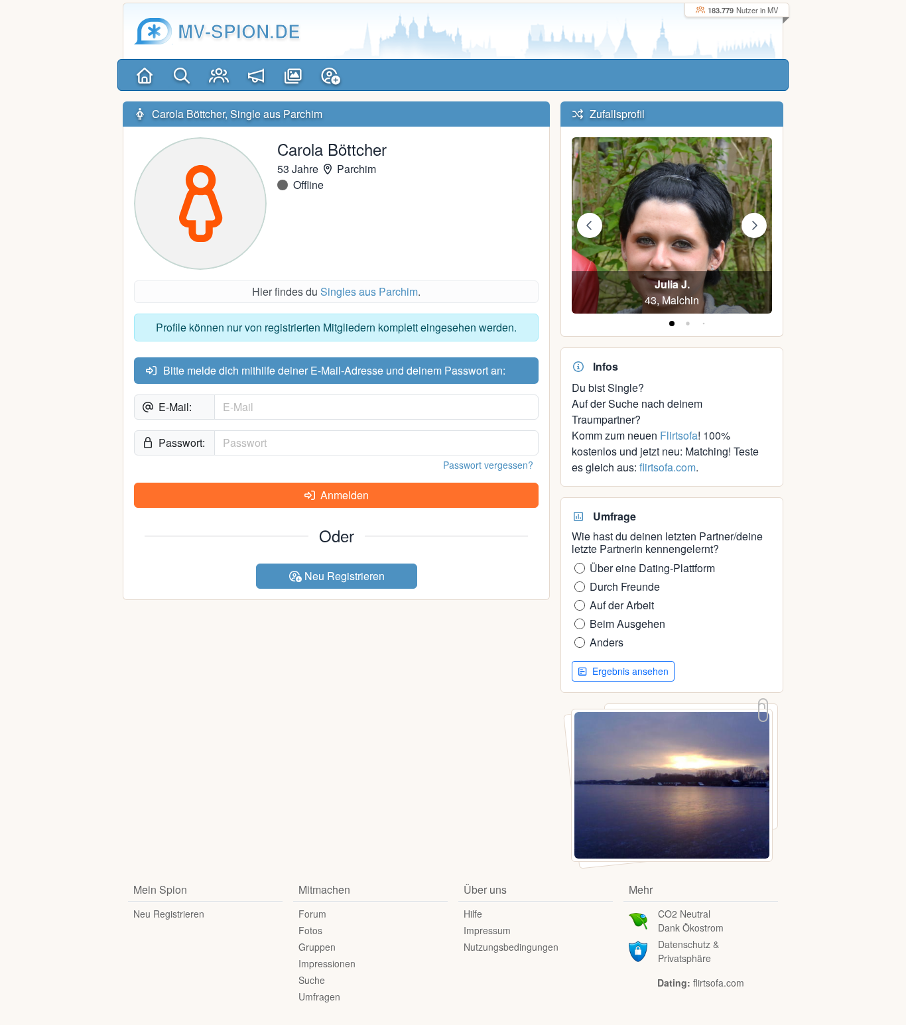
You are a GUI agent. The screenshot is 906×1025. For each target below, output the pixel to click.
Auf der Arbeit (622, 605)
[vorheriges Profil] (589, 225)
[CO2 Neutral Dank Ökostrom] (638, 919)
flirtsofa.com (667, 467)
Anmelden (343, 495)
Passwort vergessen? (488, 464)
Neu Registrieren (343, 575)
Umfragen (319, 996)
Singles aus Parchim (369, 291)
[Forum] (256, 75)
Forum (312, 913)
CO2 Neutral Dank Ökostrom (691, 920)
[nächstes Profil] (754, 225)
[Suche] (182, 75)
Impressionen (327, 963)
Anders (606, 642)
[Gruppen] (219, 75)
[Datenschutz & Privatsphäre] (638, 950)
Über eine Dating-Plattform (652, 567)
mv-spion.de (239, 30)
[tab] (672, 323)
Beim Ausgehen (627, 623)
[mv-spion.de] (153, 31)
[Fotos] (293, 75)
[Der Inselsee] (671, 784)
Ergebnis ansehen (629, 671)
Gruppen (317, 946)
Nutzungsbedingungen (511, 946)
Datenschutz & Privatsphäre (688, 951)
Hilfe (473, 913)
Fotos (310, 930)
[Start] (145, 75)
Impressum (487, 930)
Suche (311, 980)
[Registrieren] (330, 75)
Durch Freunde (625, 586)
